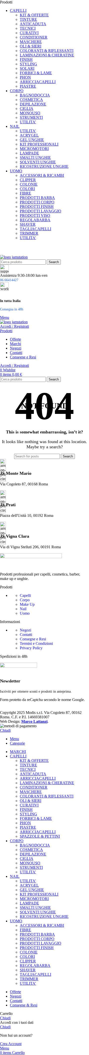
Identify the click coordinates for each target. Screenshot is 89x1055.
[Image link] (31, 557)
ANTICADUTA (33, 24)
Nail (23, 609)
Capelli (25, 595)
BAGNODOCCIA (35, 95)
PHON (25, 77)
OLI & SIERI (30, 46)
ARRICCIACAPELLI (38, 82)
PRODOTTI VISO (35, 215)
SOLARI (27, 68)
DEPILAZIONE (33, 104)
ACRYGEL (29, 135)
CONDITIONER (33, 37)
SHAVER (28, 224)
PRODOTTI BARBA (37, 198)
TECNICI (28, 28)
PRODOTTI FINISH (37, 206)
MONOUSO (30, 113)
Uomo (25, 613)
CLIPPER (28, 180)
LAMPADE (29, 153)
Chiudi (5, 730)
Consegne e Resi (33, 639)
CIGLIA (26, 108)
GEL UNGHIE (32, 140)
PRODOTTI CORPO (37, 202)
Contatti (26, 634)
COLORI (27, 189)
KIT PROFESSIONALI (39, 144)
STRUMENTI (31, 117)
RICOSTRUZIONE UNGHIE (44, 166)
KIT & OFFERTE (34, 15)
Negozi (25, 630)
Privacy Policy (31, 648)
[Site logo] (14, 257)
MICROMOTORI (34, 149)
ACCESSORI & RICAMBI (42, 175)
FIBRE (25, 193)
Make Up (27, 604)
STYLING (28, 64)
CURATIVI (29, 33)
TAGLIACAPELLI (35, 229)
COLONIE (29, 184)
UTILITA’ (28, 122)
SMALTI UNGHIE (35, 157)
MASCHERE (31, 42)
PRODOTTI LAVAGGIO (40, 211)
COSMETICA (31, 100)
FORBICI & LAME (36, 73)
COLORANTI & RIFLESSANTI (46, 51)
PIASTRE (28, 86)
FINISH (26, 59)
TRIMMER (29, 233)
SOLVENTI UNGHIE (38, 162)
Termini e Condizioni (36, 643)
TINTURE (28, 19)
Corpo (25, 600)
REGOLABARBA (35, 220)
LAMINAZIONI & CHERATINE (47, 55)
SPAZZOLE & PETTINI (40, 836)
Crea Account (11, 1044)
